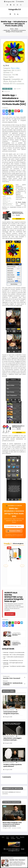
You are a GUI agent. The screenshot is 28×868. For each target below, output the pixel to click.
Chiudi (26, 857)
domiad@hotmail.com (13, 851)
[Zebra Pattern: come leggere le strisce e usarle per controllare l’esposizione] (14, 729)
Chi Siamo (13, 839)
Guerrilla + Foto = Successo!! (11, 678)
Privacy (18, 839)
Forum (7, 837)
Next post (5, 681)
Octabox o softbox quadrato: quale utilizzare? (12, 765)
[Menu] (10, 14)
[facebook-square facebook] (11, 5)
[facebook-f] (7, 5)
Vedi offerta (18, 218)
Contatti (12, 837)
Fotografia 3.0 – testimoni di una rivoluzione (12, 683)
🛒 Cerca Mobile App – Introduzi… (15, 526)
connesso (11, 792)
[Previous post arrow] (24, 677)
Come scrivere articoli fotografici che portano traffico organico (11, 713)
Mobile (5, 88)
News (10, 88)
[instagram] (17, 5)
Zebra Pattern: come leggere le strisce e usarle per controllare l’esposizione (12, 739)
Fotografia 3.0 (15, 9)
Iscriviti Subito (10, 614)
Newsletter (22, 837)
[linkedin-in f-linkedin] (14, 5)
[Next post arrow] (24, 684)
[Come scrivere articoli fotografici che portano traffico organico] (14, 702)
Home (3, 837)
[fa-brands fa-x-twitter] (21, 5)
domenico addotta (9, 710)
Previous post (6, 676)
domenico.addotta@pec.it (13, 849)
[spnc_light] (17, 14)
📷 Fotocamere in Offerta (14, 530)
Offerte (7, 839)
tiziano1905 (18, 88)
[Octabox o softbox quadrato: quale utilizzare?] (14, 755)
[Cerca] (15, 14)
